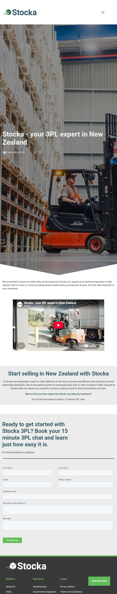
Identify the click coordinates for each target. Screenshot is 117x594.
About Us (10, 587)
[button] (103, 12)
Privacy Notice (67, 587)
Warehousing (39, 587)
